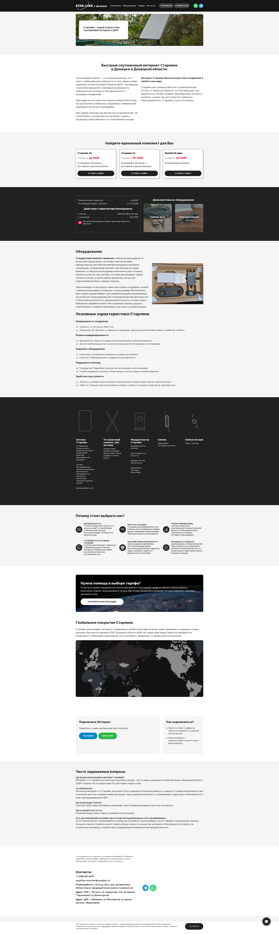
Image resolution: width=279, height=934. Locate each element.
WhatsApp (107, 736)
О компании (115, 6)
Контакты (151, 6)
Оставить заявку (96, 173)
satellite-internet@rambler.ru (93, 880)
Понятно (194, 926)
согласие (105, 926)
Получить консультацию (102, 602)
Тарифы (141, 6)
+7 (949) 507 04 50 (181, 6)
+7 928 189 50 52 (166, 6)
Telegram (88, 736)
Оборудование (129, 6)
